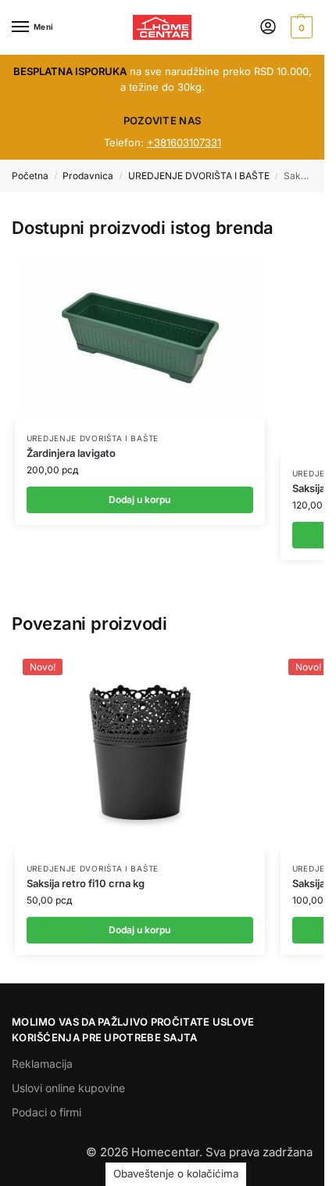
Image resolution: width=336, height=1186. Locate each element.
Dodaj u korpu (139, 499)
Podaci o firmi (46, 1112)
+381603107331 (184, 142)
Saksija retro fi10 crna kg (86, 883)
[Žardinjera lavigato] (140, 338)
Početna (30, 175)
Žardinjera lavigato (71, 453)
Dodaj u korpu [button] (139, 930)
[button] (300, 27)
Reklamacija (42, 1063)
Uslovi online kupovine (68, 1087)
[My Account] (268, 27)
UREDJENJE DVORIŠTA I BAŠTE (199, 175)
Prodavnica (88, 175)
